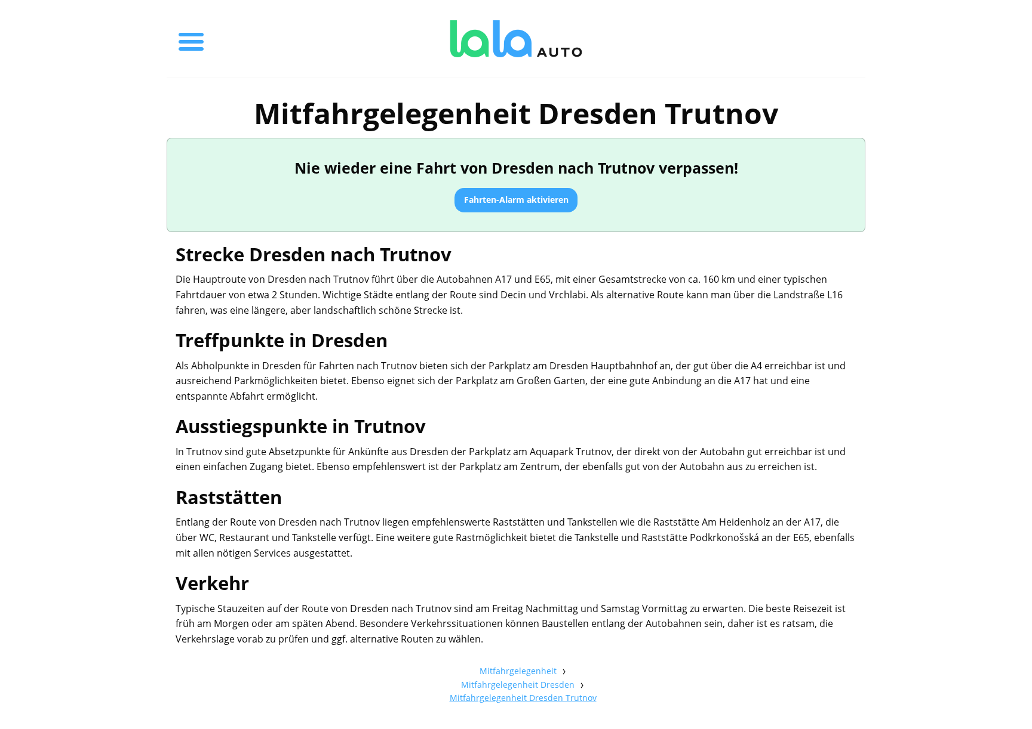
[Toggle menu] (191, 39)
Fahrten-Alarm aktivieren (516, 199)
